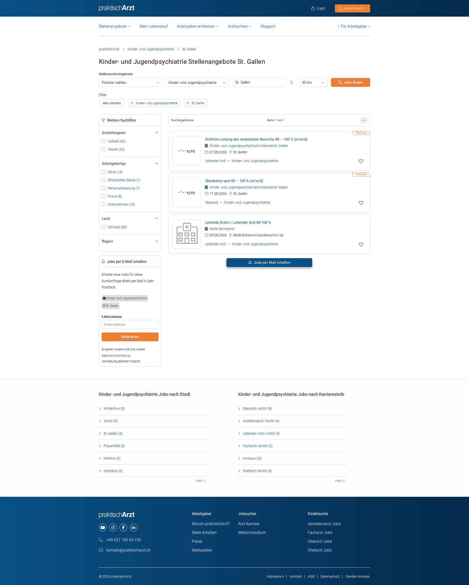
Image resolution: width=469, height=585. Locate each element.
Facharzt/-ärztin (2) (258, 446)
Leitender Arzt (215, 161)
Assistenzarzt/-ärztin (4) (261, 421)
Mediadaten (202, 550)
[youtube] (103, 527)
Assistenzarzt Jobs (324, 523)
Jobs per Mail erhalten (271, 262)
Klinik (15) (115, 172)
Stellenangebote (113, 26)
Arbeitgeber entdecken (196, 26)
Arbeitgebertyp (114, 163)
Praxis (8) (115, 196)
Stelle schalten (204, 532)
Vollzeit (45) (117, 141)
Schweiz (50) (117, 227)
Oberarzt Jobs (320, 541)
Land (106, 218)
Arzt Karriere (248, 523)
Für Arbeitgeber (354, 26)
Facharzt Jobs (320, 532)
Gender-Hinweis (358, 576)
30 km (307, 82)
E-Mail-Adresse (112, 317)
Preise (197, 541)
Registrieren (353, 8)
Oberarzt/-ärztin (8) (257, 408)
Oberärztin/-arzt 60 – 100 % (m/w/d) (234, 181)
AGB (126, 349)
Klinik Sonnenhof (222, 229)
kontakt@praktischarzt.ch (127, 550)
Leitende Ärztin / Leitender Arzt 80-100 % (238, 222)
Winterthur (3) (114, 408)
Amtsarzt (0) (252, 458)
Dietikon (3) (112, 458)
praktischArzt (109, 49)
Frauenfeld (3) (114, 446)
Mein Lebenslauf (153, 26)
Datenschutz (330, 576)
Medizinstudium (252, 532)
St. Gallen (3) (113, 433)
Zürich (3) (111, 421)
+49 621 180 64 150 (123, 540)
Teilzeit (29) (116, 149)
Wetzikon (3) (113, 471)
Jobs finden (353, 82)
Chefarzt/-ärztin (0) (257, 471)
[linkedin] (134, 527)
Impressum (275, 576)
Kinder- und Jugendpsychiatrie (151, 49)
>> (363, 120)
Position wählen (114, 82)
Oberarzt (211, 202)
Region (107, 241)
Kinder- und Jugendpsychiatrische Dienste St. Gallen (248, 146)
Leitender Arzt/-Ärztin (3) (261, 433)
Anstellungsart (114, 133)
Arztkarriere (237, 26)
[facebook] (123, 527)
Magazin (268, 26)
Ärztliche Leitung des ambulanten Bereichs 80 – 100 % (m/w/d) (256, 139)
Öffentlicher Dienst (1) (124, 180)
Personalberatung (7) (124, 188)
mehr (199, 481)
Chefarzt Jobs (320, 550)
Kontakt (296, 576)
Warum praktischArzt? (211, 523)
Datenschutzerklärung (116, 355)
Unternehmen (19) (121, 204)
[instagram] (113, 527)
